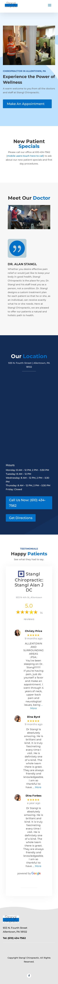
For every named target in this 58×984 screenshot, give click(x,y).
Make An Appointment (25, 104)
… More (37, 787)
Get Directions (20, 518)
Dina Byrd (33, 716)
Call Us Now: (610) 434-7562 (27, 502)
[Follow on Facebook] (29, 976)
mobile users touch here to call (25, 155)
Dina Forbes (34, 795)
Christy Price (33, 631)
